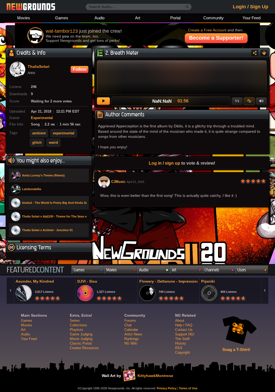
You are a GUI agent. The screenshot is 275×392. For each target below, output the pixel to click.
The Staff (182, 339)
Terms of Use (188, 388)
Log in (155, 163)
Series (75, 321)
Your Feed (251, 18)
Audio (99, 18)
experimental (63, 133)
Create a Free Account (207, 30)
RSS (178, 348)
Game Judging (81, 334)
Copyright (182, 352)
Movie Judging (81, 339)
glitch (37, 143)
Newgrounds (31, 6)
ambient (39, 133)
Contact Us (184, 330)
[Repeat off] (237, 101)
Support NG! (184, 334)
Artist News (133, 334)
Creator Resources (84, 348)
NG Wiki (130, 343)
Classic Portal (81, 343)
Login (239, 6)
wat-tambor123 (62, 31)
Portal (175, 18)
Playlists (76, 330)
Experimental (42, 118)
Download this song (264, 53)
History (180, 343)
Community (213, 18)
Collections (78, 325)
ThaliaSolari (38, 67)
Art (137, 18)
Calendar (131, 330)
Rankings (131, 339)
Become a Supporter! (216, 38)
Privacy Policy (166, 388)
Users (241, 269)
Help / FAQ (183, 325)
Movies (23, 18)
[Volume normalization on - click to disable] (249, 101)
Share (254, 53)
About (179, 321)
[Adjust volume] (261, 101)
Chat (128, 325)
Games (61, 18)
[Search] (187, 7)
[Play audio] (103, 101)
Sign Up (259, 6)
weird (53, 143)
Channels (212, 269)
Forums (130, 321)
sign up (172, 163)
